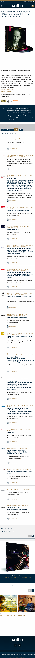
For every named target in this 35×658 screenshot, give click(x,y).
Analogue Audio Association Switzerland (19, 293)
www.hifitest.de (12, 207)
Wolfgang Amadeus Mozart (7, 615)
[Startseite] (17, 5)
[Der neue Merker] (3, 448)
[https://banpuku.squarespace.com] (3, 155)
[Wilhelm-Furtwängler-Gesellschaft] (3, 333)
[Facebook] (3, 137)
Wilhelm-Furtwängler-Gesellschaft (17, 333)
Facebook (10, 138)
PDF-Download (13, 148)
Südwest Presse (11, 354)
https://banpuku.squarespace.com (17, 155)
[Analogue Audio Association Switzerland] (3, 294)
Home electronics (12, 378)
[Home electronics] (3, 378)
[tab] (3, 130)
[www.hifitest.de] (3, 207)
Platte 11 (10, 469)
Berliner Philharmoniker (7, 89)
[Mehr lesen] (25, 142)
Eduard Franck (22, 615)
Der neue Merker (12, 448)
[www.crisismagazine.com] (3, 226)
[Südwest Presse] (3, 354)
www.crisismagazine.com (14, 226)
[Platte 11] (3, 469)
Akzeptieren (13, 657)
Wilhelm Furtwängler (6, 91)
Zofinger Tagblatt (12, 269)
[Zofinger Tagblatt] (3, 269)
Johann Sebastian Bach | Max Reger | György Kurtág (17, 577)
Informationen (21, 657)
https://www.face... (17, 139)
